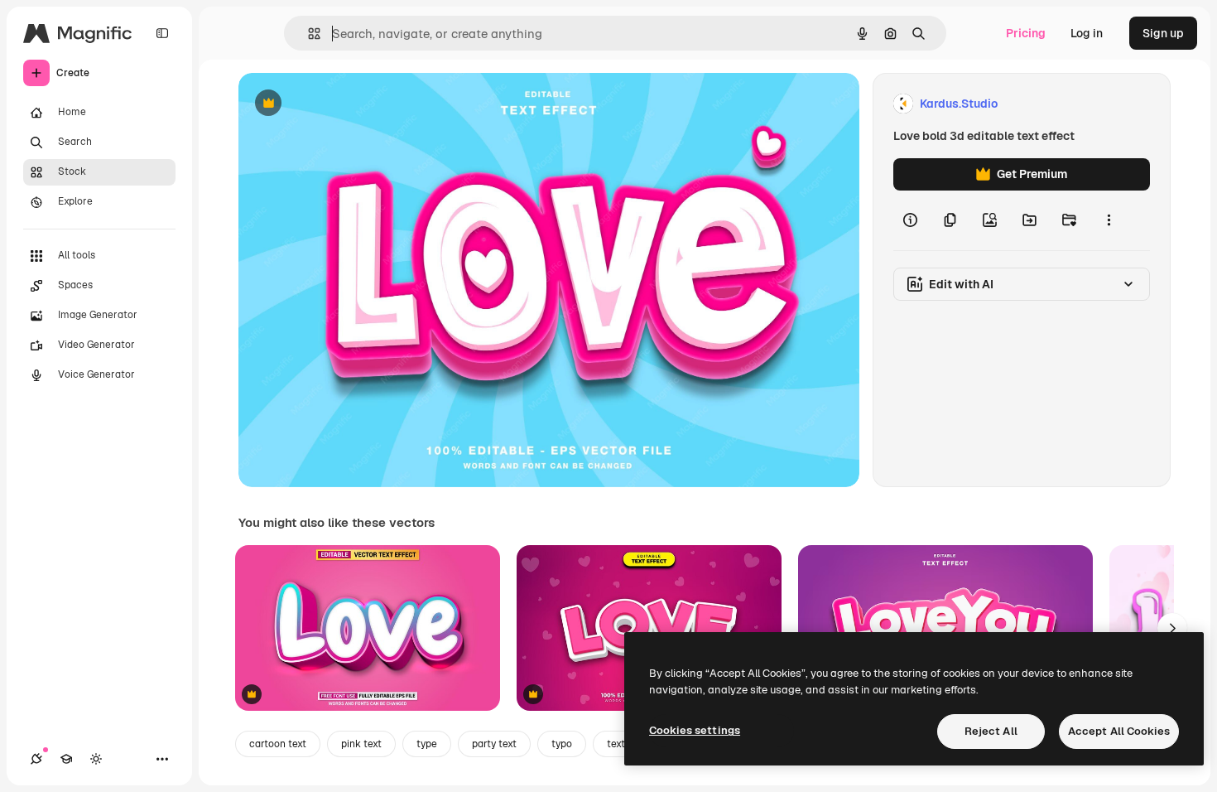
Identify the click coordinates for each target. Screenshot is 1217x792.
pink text (361, 744)
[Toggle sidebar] (162, 33)
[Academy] (66, 759)
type (426, 744)
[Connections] (36, 759)
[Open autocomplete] (307, 33)
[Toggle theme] (96, 759)
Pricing (1026, 33)
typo (561, 744)
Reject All (990, 731)
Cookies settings (694, 730)
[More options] (1108, 220)
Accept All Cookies (1119, 731)
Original (344, 104)
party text (494, 744)
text (616, 744)
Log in (1086, 33)
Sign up (1163, 33)
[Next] (1172, 628)
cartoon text (277, 744)
